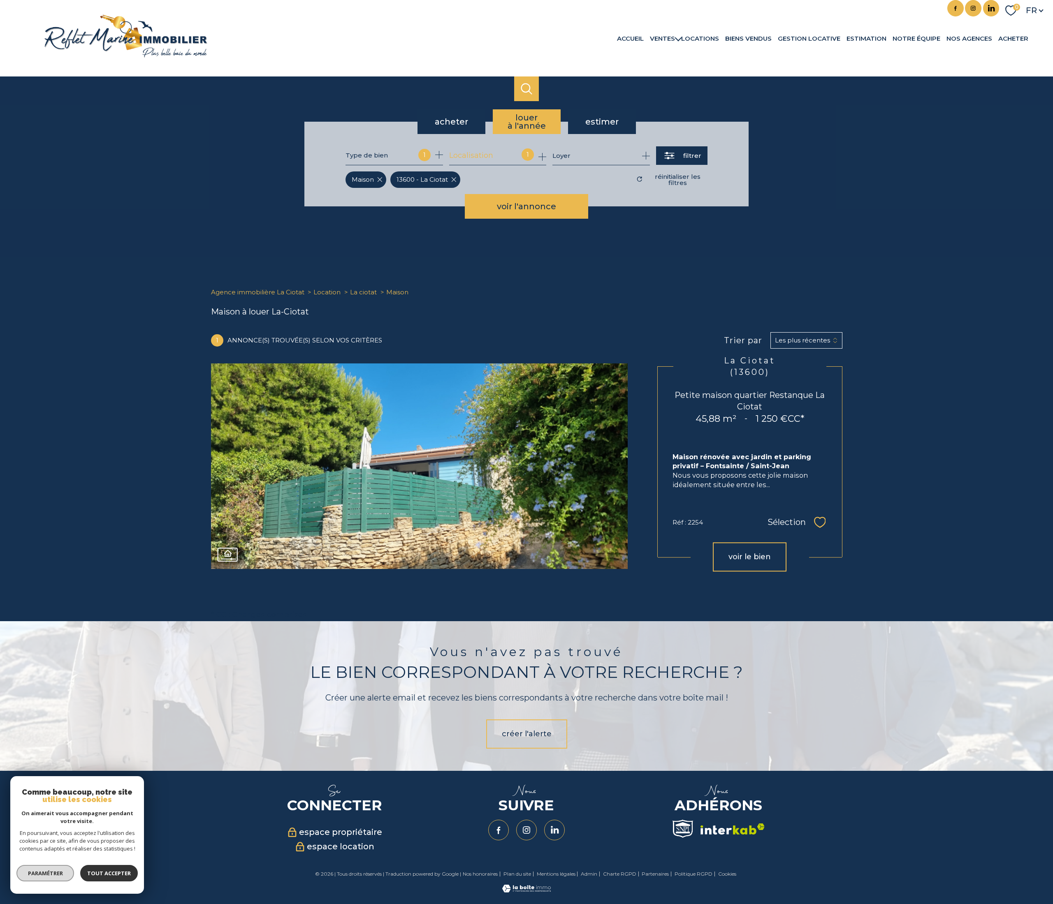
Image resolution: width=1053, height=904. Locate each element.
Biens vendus (748, 38)
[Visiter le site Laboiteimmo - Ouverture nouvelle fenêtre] (526, 890)
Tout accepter (109, 873)
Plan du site (517, 874)
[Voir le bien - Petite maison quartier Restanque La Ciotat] (419, 466)
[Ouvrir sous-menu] (678, 38)
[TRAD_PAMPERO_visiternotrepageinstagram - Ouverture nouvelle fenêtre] (973, 8)
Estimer (602, 122)
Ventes (662, 38)
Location (327, 292)
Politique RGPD (693, 874)
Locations (700, 38)
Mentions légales (556, 874)
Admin (589, 874)
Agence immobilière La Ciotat (257, 292)
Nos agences (969, 38)
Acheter (1013, 38)
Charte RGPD (619, 874)
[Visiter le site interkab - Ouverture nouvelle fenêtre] (732, 829)
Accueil (630, 38)
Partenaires (655, 874)
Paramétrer (45, 873)
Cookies (727, 874)
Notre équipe (916, 38)
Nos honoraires (480, 874)
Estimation (866, 38)
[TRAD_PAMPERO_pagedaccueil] (125, 55)
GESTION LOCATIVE (809, 38)
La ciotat (363, 292)
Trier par (743, 340)
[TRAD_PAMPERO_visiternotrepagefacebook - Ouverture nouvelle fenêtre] (955, 8)
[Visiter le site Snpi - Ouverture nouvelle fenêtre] (683, 829)
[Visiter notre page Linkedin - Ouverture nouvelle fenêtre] (991, 8)
